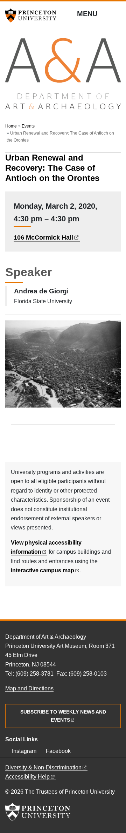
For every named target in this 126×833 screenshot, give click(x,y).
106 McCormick (43, 237)
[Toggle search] (116, 14)
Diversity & (43, 767)
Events (28, 126)
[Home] (63, 77)
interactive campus (42, 570)
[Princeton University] (33, 15)
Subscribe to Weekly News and (63, 716)
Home (11, 126)
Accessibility (27, 777)
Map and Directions (29, 688)
